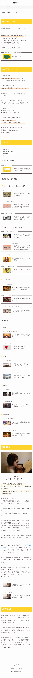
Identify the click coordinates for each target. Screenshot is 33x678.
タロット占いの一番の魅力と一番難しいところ (21, 299)
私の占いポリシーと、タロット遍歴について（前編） (21, 584)
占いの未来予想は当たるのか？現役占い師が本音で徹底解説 (21, 288)
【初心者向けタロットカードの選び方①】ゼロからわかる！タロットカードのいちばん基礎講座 (21, 247)
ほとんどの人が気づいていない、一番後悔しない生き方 (21, 405)
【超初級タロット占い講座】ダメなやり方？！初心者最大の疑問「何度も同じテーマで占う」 (21, 217)
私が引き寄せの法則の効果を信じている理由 (21, 422)
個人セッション (16, 56)
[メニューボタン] (3, 3)
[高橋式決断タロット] (17, 3)
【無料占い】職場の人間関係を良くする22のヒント (21, 169)
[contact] (19, 665)
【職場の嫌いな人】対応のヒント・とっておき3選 (20, 364)
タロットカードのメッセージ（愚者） (21, 270)
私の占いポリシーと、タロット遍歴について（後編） (21, 596)
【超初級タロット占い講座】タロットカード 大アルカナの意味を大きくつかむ (21, 235)
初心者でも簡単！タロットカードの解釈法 (21, 259)
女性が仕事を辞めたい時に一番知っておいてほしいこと (21, 376)
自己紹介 (13, 668)
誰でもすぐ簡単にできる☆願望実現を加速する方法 (21, 434)
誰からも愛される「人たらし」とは (21, 393)
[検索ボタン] (30, 3)
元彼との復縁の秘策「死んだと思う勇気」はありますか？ (21, 347)
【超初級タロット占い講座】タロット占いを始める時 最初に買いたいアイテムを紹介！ (21, 206)
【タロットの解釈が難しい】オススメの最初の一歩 (21, 194)
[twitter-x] (14, 665)
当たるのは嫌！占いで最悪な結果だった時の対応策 (21, 311)
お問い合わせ (19, 668)
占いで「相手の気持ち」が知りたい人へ (21, 335)
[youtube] (16, 665)
